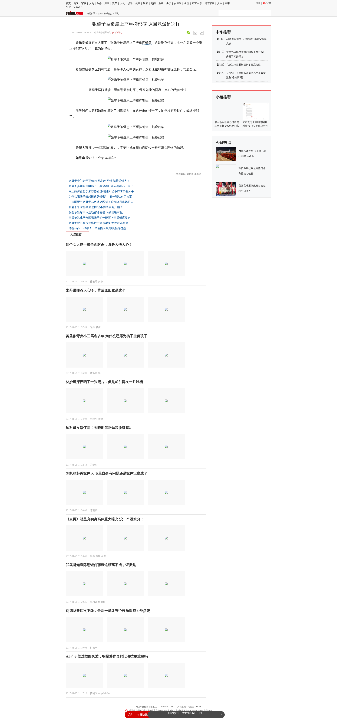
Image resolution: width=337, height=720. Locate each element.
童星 (100, 419)
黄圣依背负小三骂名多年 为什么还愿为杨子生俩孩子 (106, 336)
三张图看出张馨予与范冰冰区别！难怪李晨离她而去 (101, 201)
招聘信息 (165, 710)
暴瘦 (98, 327)
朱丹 (92, 327)
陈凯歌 (93, 510)
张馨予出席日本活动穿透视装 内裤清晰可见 (96, 212)
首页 (68, 3)
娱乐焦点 (108, 13)
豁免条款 (185, 710)
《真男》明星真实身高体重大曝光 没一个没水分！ (105, 519)
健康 (137, 3)
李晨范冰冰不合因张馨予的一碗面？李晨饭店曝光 (99, 217)
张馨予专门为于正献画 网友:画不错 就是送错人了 (99, 180)
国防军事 (209, 3)
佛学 (168, 3)
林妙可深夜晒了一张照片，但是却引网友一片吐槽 (104, 382)
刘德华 (93, 647)
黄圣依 (93, 373)
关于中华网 (134, 710)
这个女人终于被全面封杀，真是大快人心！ (99, 244)
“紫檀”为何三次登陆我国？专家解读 (185, 714)
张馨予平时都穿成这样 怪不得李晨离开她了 (96, 207)
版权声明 (175, 710)
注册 (258, 3)
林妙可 (93, 419)
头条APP (78, 6)
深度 (220, 64)
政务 (99, 3)
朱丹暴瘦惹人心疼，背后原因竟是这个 (95, 290)
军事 (83, 3)
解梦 (145, 3)
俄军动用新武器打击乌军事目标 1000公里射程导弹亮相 (227, 126)
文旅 (219, 3)
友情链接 (195, 710)
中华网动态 (206, 710)
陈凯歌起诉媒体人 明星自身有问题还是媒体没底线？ (106, 473)
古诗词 (177, 3)
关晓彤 (93, 464)
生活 (186, 3)
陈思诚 (93, 602)
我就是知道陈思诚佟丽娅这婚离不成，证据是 (101, 565)
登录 (268, 3)
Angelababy (104, 693)
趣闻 (153, 3)
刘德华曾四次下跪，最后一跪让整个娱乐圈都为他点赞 (108, 611)
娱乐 (130, 3)
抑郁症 (146, 42)
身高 (103, 556)
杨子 (100, 373)
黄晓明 (93, 693)
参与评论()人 (118, 32)
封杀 (100, 281)
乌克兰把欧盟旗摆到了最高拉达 (243, 64)
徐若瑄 (93, 281)
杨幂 (92, 556)
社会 (220, 39)
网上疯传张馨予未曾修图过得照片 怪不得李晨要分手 (101, 191)
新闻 (76, 3)
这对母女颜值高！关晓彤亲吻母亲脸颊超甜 (99, 428)
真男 (98, 556)
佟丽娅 (101, 602)
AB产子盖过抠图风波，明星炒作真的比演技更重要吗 (107, 656)
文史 (91, 3)
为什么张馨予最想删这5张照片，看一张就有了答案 (100, 196)
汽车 (114, 3)
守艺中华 (197, 3)
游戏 (160, 3)
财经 (106, 3)
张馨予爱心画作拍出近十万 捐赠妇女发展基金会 (98, 222)
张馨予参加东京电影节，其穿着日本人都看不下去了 (101, 186)
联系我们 (155, 710)
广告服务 (145, 710)
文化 (122, 3)
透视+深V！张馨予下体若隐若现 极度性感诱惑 (97, 228)
